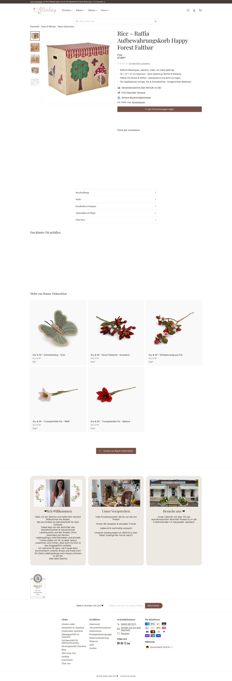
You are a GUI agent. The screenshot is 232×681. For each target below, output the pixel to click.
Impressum (94, 624)
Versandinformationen (100, 627)
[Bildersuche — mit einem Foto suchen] (155, 21)
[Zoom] (78, 67)
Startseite (34, 26)
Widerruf (93, 641)
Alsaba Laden (68, 624)
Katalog (65, 656)
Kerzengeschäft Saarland (74, 646)
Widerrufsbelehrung (99, 638)
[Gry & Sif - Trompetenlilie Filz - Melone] (116, 399)
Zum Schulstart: (36, 2)
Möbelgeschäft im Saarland (70, 635)
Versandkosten (138, 102)
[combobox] (116, 21)
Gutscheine (67, 660)
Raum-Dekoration (66, 26)
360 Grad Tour (69, 653)
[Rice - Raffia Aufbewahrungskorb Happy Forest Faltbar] (159, 142)
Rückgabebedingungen (100, 634)
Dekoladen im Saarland (73, 627)
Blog (64, 649)
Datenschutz (95, 631)
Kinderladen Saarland (72, 631)
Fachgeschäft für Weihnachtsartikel (70, 641)
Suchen (93, 648)
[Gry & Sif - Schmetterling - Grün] (58, 332)
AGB (91, 645)
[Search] (77, 21)
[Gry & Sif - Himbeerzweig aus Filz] (174, 332)
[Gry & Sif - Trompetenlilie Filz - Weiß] (58, 399)
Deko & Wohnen (48, 26)
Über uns (66, 663)
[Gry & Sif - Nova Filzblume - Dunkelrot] (116, 332)
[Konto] (194, 10)
